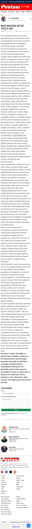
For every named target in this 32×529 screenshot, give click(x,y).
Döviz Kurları (5, 505)
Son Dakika (4, 11)
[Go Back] (28, 526)
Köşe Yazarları (7, 15)
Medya (18, 489)
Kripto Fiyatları (5, 509)
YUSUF (13, 18)
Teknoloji (3, 484)
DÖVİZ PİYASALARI (20, 1)
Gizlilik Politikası (21, 499)
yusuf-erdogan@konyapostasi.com (15, 20)
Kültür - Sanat (20, 480)
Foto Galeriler (5, 499)
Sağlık (3, 487)
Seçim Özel (19, 487)
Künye (18, 496)
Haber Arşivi (19, 503)
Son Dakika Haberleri (22, 507)
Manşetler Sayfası (6, 501)
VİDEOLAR (11, 1)
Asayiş (3, 493)
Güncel (17, 11)
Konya (3, 480)
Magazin (3, 491)
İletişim (18, 501)
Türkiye (23, 11)
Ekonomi (3, 482)
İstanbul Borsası (6, 503)
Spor (2, 489)
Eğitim (18, 482)
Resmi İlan (11, 11)
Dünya (18, 478)
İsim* (2, 390)
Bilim (17, 484)
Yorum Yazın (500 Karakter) (8, 396)
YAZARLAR (4, 1)
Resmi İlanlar (20, 476)
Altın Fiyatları (5, 507)
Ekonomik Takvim (6, 512)
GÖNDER (16, 410)
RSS (5, 522)
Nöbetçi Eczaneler (6, 514)
